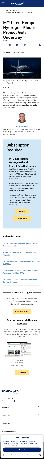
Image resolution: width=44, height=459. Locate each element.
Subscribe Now (21, 311)
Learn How (22, 218)
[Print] (40, 45)
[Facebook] (6, 401)
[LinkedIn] (14, 401)
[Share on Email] (10, 45)
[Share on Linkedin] (17, 45)
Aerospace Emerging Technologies (19, 13)
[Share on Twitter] (25, 45)
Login (22, 212)
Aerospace (15, 10)
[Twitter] (2, 401)
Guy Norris (6, 52)
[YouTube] (10, 401)
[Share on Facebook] (32, 45)
